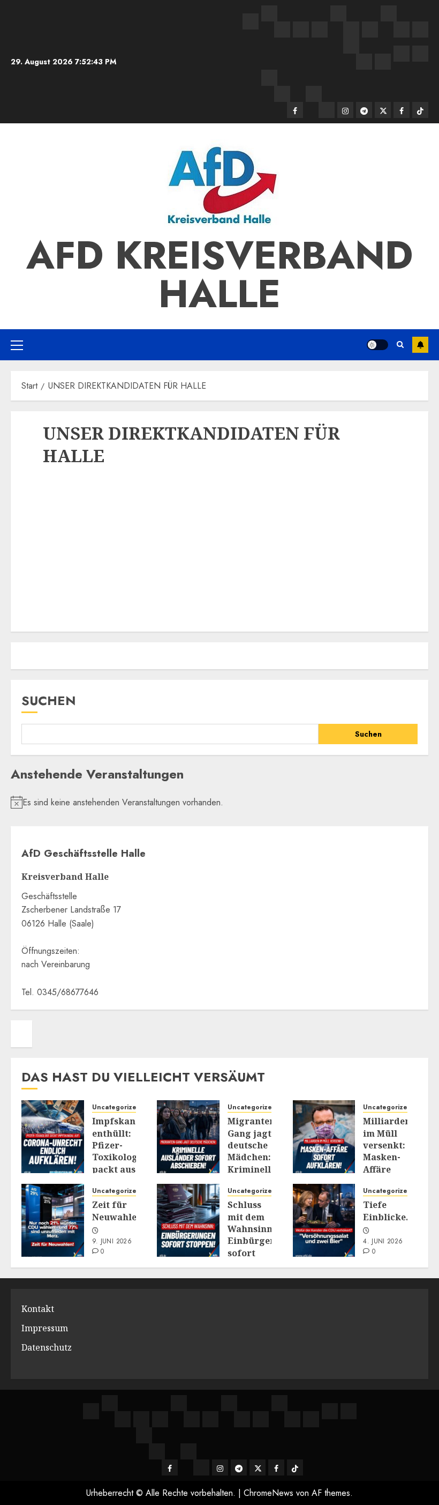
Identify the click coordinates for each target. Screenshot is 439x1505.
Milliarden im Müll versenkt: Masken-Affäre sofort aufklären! (387, 1157)
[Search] (400, 344)
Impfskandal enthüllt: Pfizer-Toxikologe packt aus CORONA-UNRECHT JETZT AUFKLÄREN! (121, 1169)
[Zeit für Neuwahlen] (52, 1220)
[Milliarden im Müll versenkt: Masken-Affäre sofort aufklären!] (324, 1136)
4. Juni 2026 (383, 1241)
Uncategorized (116, 1107)
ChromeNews (268, 1493)
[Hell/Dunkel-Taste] (377, 344)
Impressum (44, 1328)
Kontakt (37, 1309)
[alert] (219, 803)
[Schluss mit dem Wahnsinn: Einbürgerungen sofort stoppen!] (188, 1220)
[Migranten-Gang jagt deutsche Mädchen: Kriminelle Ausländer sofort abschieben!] (188, 1136)
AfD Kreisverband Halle (219, 274)
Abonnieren (420, 345)
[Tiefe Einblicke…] (324, 1220)
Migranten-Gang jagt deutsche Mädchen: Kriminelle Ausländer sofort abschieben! (255, 1163)
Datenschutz (46, 1347)
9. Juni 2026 (112, 1241)
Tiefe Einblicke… (388, 1210)
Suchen (48, 700)
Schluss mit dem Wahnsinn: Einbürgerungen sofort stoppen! (265, 1235)
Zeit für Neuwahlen (117, 1210)
